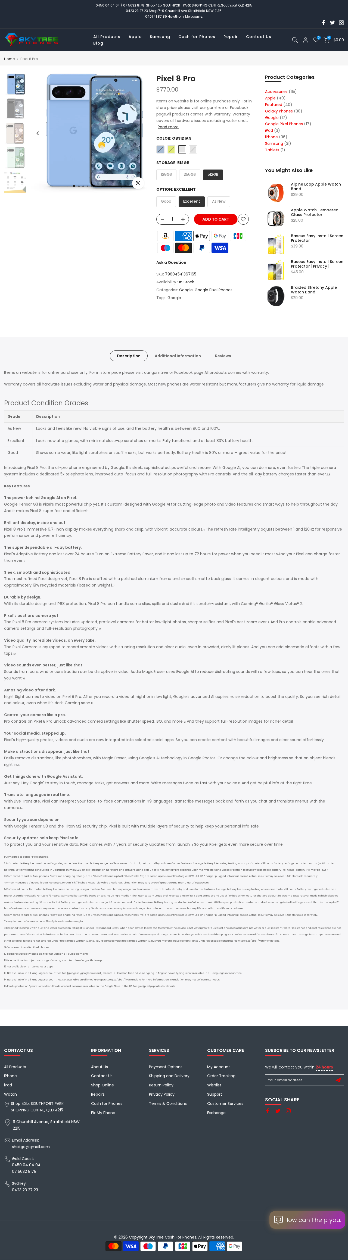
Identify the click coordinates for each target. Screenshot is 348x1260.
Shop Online (102, 1085)
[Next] (138, 133)
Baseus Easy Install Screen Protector (317, 238)
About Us (99, 1067)
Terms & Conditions (168, 1103)
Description (129, 355)
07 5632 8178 (133, 5)
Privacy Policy (162, 1094)
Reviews (223, 355)
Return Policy (161, 1085)
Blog (98, 43)
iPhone (271, 137)
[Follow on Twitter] (332, 22)
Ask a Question (171, 262)
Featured (273, 104)
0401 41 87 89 (156, 16)
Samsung (160, 36)
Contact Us (258, 36)
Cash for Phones (196, 36)
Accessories (276, 91)
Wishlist (214, 1085)
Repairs (98, 1094)
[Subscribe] (338, 1080)
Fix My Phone (103, 1112)
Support (214, 1094)
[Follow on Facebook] (323, 22)
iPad (269, 130)
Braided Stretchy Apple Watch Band (314, 290)
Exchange (216, 1112)
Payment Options (165, 1067)
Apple (135, 36)
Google (186, 290)
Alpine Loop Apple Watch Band (316, 187)
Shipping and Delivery (169, 1076)
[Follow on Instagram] (341, 22)
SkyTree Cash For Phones (172, 1237)
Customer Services (225, 1103)
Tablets (272, 150)
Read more (168, 126)
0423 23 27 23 (137, 10)
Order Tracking (221, 1076)
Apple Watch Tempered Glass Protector (314, 212)
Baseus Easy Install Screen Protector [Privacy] (317, 264)
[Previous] (38, 133)
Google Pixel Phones (213, 290)
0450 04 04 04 (108, 5)
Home (9, 59)
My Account (218, 1067)
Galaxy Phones (279, 111)
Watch (10, 1094)
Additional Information (178, 355)
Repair (230, 36)
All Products (106, 36)
